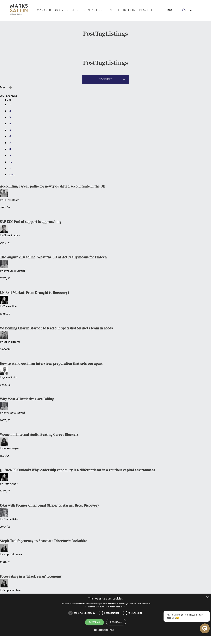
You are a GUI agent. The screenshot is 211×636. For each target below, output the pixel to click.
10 (10, 162)
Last (12, 174)
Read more (121, 606)
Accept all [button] (94, 622)
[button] (105, 630)
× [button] (207, 597)
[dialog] (105, 615)
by (1, 200)
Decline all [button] (116, 622)
